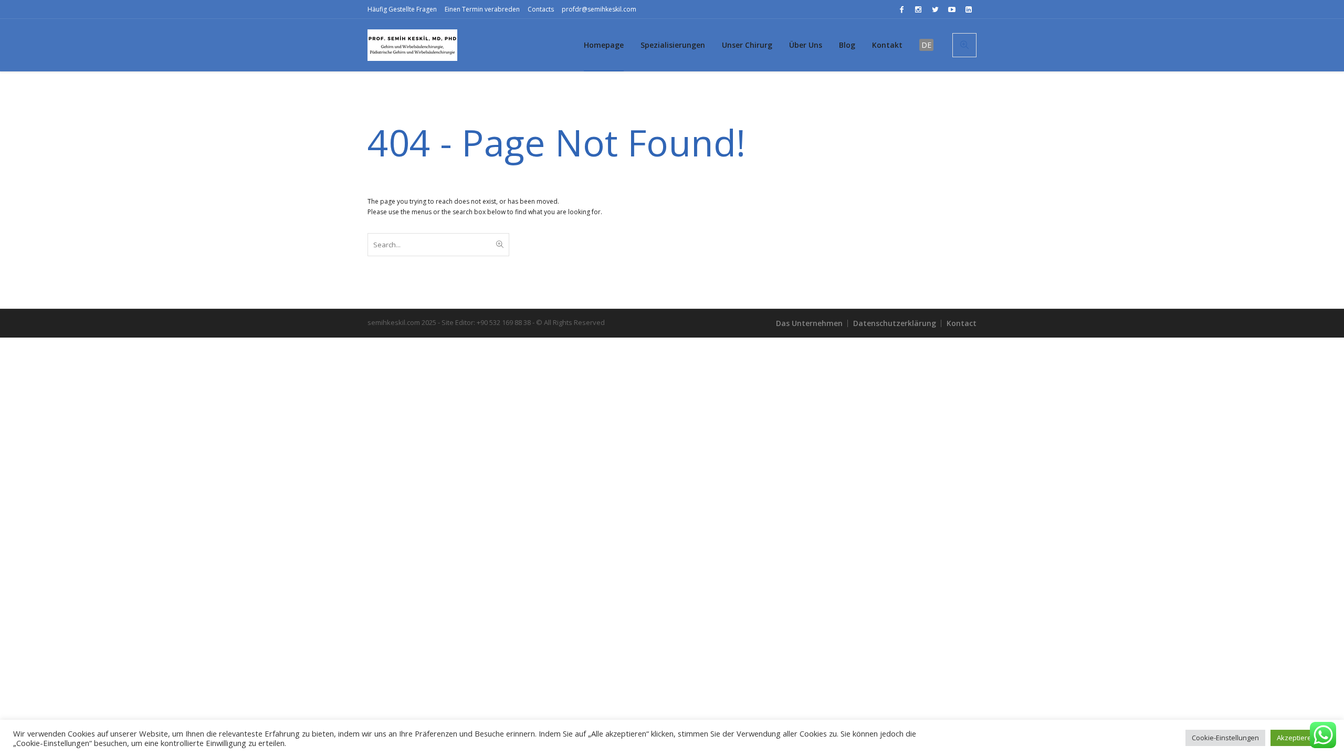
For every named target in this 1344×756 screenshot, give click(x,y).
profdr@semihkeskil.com (599, 9)
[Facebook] (901, 9)
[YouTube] (952, 9)
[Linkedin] (968, 9)
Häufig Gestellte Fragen (402, 9)
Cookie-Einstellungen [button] (1225, 737)
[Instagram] (918, 9)
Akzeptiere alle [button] (1301, 737)
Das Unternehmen (809, 323)
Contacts (541, 9)
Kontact (961, 323)
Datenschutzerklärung (894, 323)
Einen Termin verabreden (482, 9)
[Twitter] (935, 9)
